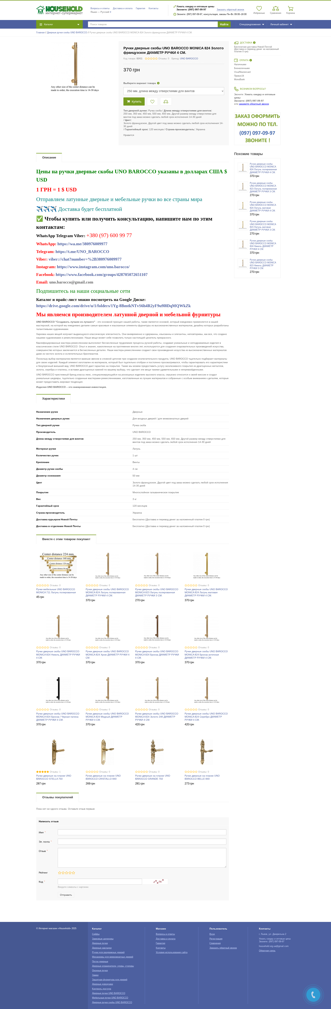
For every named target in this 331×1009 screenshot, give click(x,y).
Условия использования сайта (171, 952)
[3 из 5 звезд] (66, 872)
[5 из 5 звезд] (73, 872)
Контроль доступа (101, 989)
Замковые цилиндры (102, 939)
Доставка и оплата (122, 8)
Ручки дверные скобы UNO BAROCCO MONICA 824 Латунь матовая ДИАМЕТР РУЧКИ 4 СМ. (206, 592)
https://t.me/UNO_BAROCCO (82, 251)
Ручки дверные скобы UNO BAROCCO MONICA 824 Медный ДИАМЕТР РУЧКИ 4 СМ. (107, 716)
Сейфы (95, 934)
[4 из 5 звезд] (70, 872)
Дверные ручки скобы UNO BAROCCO (67, 32)
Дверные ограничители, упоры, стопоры (113, 966)
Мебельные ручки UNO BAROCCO (110, 998)
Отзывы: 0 (163, 58)
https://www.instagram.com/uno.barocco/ (93, 267)
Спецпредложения (250, 24)
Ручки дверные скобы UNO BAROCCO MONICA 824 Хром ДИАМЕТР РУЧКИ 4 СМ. (107, 654)
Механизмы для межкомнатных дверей (112, 957)
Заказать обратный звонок (230, 9)
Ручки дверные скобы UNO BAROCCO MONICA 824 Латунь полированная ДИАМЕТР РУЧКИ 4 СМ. (107, 592)
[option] (257, 128)
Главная (40, 32)
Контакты (153, 8)
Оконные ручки (100, 970)
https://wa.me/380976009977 (82, 244)
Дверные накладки (102, 948)
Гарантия (140, 8)
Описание (49, 157)
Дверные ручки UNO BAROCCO (108, 993)
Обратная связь (267, 951)
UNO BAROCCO (189, 58)
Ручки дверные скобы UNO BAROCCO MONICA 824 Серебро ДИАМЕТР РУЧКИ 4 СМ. (206, 716)
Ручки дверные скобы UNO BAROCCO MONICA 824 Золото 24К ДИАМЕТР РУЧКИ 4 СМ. (156, 716)
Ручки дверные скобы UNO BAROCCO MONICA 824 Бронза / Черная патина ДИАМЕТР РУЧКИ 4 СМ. (57, 716)
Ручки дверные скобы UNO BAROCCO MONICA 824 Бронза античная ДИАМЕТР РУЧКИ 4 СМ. (206, 654)
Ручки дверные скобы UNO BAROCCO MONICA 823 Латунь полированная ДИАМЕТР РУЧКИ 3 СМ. (156, 592)
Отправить (66, 894)
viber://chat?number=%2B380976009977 (85, 259)
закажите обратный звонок (254, 103)
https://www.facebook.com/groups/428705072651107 (102, 274)
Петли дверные (100, 961)
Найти (224, 24)
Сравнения (215, 943)
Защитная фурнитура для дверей (109, 979)
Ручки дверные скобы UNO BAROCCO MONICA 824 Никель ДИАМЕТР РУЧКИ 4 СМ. (58, 654)
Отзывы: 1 (55, 772)
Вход (212, 934)
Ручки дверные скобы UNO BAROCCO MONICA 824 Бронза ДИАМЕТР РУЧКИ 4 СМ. (157, 654)
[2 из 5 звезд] (63, 872)
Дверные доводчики (102, 984)
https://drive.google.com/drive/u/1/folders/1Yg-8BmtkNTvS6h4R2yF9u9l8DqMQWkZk (113, 306)
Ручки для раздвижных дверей (108, 952)
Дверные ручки (100, 943)
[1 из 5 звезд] (59, 872)
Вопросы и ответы (100, 8)
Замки (95, 975)
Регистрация (215, 939)
